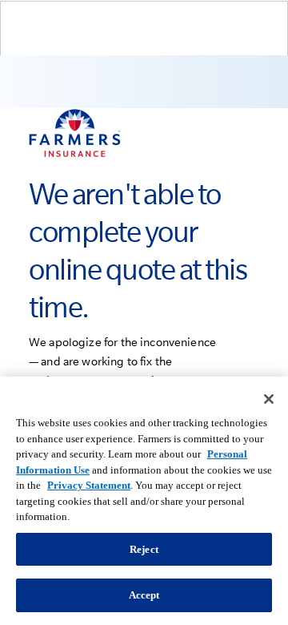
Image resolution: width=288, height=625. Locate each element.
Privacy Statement (88, 485)
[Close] (268, 399)
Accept (144, 595)
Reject (144, 549)
